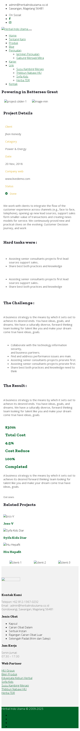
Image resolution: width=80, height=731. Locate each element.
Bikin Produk (9, 674)
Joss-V (8, 523)
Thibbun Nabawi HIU (28, 73)
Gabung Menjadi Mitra (30, 58)
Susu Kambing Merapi (30, 69)
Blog (11, 46)
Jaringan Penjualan (27, 54)
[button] (7, 101)
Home (13, 35)
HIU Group (8, 670)
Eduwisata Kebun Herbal (16, 678)
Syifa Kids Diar (15, 537)
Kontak (13, 84)
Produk (13, 43)
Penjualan (15, 50)
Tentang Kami (17, 39)
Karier (12, 61)
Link (11, 65)
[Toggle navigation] (30, 30)
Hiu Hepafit (12, 552)
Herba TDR (23, 80)
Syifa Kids (22, 76)
